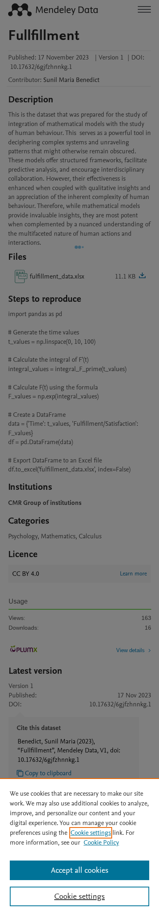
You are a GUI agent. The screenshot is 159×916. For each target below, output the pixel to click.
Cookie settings (91, 832)
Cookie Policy (101, 842)
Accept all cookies (79, 870)
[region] (79, 847)
